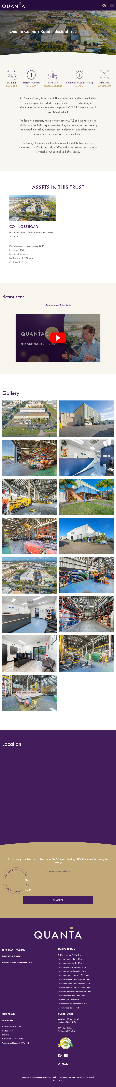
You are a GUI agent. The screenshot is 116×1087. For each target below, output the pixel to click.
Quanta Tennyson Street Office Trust (74, 987)
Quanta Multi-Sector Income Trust (72, 1003)
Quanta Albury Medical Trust (70, 963)
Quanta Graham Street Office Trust (73, 975)
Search (66, 1064)
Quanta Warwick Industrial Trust (72, 967)
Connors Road (23, 226)
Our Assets (8, 1013)
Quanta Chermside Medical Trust (72, 971)
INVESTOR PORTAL (12, 956)
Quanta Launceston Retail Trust (71, 995)
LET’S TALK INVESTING (13, 949)
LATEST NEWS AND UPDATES (17, 962)
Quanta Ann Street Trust (68, 999)
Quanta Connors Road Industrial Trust (74, 991)
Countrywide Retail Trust (68, 1007)
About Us (7, 1020)
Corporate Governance (12, 1038)
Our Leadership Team (11, 1026)
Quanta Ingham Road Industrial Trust (74, 983)
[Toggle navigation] (112, 5)
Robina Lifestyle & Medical (69, 955)
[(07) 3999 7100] (104, 5)
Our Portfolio (66, 949)
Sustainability (7, 1030)
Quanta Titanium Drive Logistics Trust (74, 979)
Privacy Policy (58, 1081)
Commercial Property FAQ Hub (15, 1042)
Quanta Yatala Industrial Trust (70, 959)
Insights (5, 1034)
